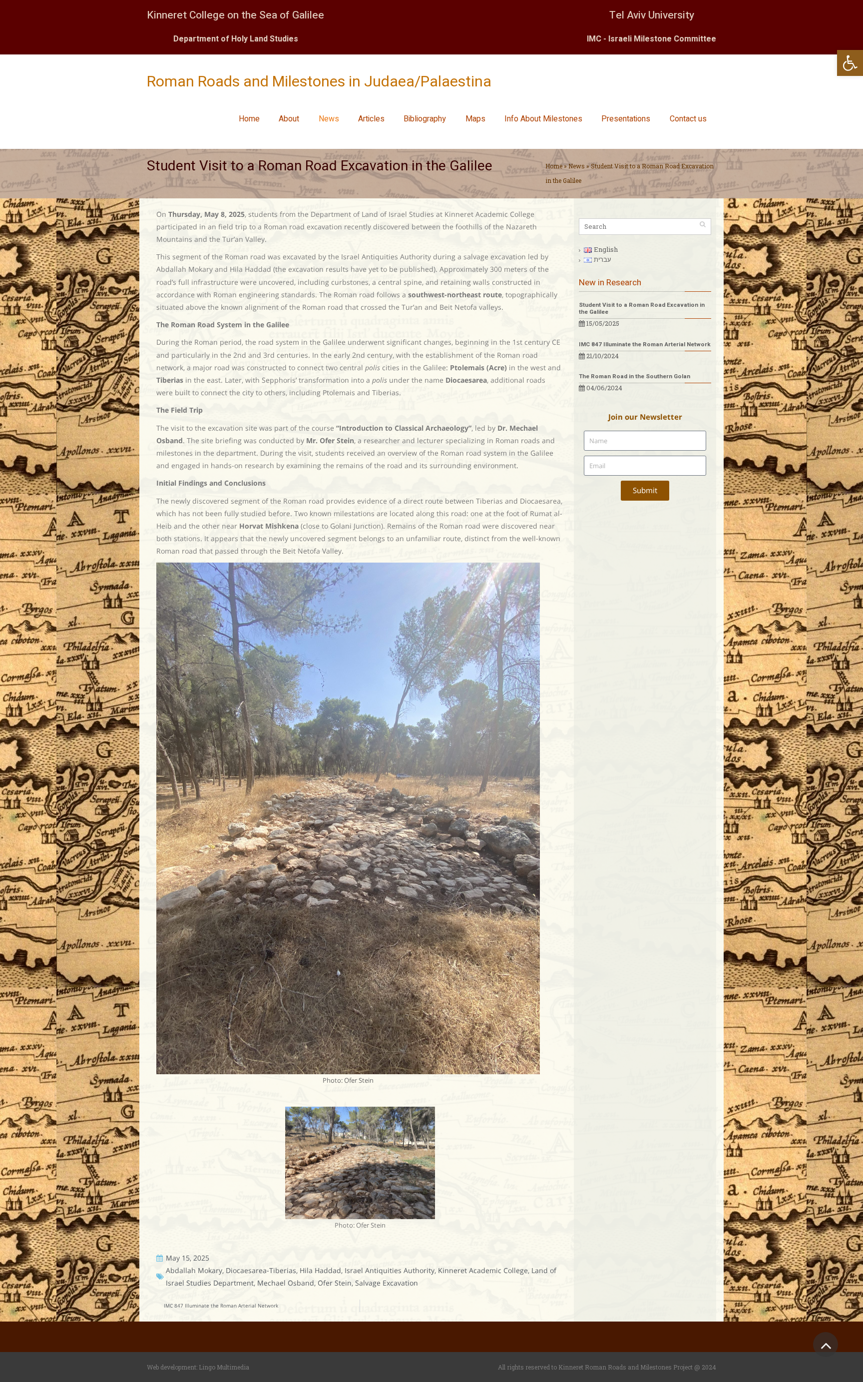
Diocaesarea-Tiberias (261, 1270)
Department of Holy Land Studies (235, 39)
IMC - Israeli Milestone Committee (651, 39)
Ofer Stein (335, 1283)
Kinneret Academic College (483, 1270)
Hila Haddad (320, 1270)
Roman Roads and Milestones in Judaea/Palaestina (319, 82)
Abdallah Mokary (194, 1270)
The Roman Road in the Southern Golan (634, 376)
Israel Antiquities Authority (389, 1270)
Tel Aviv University (651, 15)
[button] (850, 63)
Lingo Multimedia (224, 1367)
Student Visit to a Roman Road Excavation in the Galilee (642, 308)
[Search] (702, 224)
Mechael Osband (285, 1283)
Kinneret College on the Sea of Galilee (235, 15)
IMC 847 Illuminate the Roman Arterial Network (645, 344)
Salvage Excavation (386, 1283)
